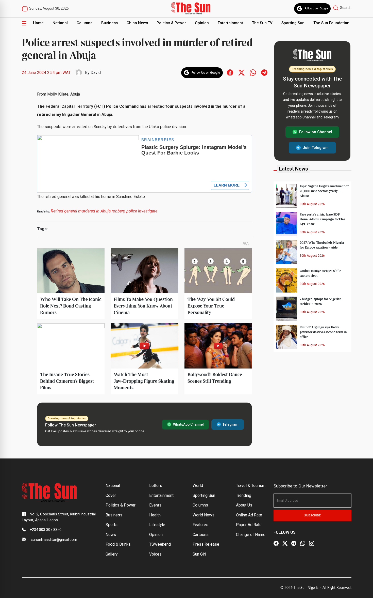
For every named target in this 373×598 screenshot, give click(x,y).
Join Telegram (316, 147)
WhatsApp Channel (188, 424)
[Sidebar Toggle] (24, 23)
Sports (111, 524)
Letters (155, 485)
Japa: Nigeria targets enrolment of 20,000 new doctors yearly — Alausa (324, 191)
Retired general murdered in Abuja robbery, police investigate (104, 211)
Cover (111, 495)
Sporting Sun (292, 23)
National (60, 23)
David (96, 72)
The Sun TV (262, 23)
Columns (84, 23)
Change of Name (250, 534)
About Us (244, 505)
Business (109, 23)
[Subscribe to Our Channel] (293, 543)
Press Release (206, 544)
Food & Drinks (118, 544)
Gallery (112, 554)
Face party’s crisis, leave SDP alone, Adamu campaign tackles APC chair (322, 219)
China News (137, 23)
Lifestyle (157, 524)
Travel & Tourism (250, 485)
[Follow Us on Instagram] (311, 543)
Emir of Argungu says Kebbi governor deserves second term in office (323, 332)
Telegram (231, 424)
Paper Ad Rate (249, 524)
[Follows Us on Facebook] (230, 72)
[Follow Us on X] (284, 543)
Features (200, 524)
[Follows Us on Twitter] (241, 72)
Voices (155, 554)
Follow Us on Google (316, 8)
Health (155, 515)
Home (38, 23)
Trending (243, 495)
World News (203, 515)
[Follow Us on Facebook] (276, 543)
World (198, 485)
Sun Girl (199, 554)
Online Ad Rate (249, 515)
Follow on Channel (315, 132)
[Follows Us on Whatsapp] (253, 72)
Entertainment (230, 23)
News (111, 534)
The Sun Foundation (331, 23)
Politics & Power (171, 23)
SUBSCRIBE (312, 515)
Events (155, 505)
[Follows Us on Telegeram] (264, 72)
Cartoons (201, 534)
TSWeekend (160, 544)
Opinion (202, 23)
